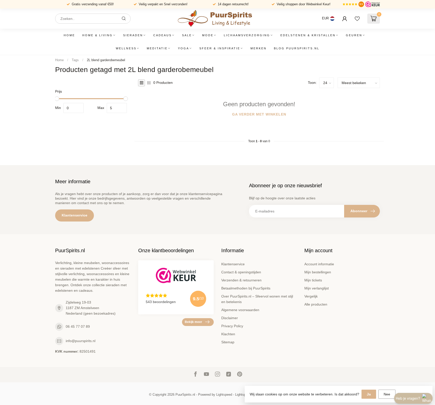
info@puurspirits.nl (80, 341)
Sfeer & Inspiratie (219, 48)
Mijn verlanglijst (316, 288)
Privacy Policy (232, 326)
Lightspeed (224, 394)
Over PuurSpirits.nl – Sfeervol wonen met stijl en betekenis (257, 299)
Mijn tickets (313, 280)
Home (69, 35)
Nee (387, 394)
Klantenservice (74, 215)
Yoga (183, 48)
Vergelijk (311, 296)
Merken (258, 48)
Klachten (228, 334)
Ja (369, 394)
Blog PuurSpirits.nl (296, 48)
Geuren (354, 35)
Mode (207, 35)
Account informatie (319, 264)
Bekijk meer (193, 322)
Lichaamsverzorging (247, 35)
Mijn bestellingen (317, 272)
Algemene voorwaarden (240, 310)
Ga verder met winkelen (259, 114)
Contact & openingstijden (241, 272)
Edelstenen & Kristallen (308, 35)
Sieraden (133, 35)
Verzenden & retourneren (241, 280)
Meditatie (157, 48)
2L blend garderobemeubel (106, 60)
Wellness (126, 48)
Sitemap (227, 342)
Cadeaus (162, 35)
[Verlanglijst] (357, 19)
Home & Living (97, 35)
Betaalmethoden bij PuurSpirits (245, 288)
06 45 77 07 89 (78, 326)
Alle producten (315, 304)
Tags (75, 60)
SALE (187, 35)
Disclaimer (229, 318)
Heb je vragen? (408, 398)
